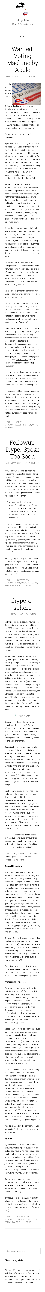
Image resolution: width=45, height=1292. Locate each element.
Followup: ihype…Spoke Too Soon (22, 449)
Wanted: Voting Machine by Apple (22, 59)
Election (20, 425)
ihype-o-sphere (22, 604)
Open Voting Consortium (24, 331)
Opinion (19, 422)
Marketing (32, 583)
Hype (18, 583)
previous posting (29, 480)
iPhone (24, 583)
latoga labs (22, 20)
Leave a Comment (31, 76)
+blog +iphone (20, 725)
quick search (26, 328)
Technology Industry (21, 586)
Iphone (18, 706)
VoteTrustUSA (22, 360)
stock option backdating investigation (24, 571)
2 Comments (31, 614)
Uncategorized (22, 580)
